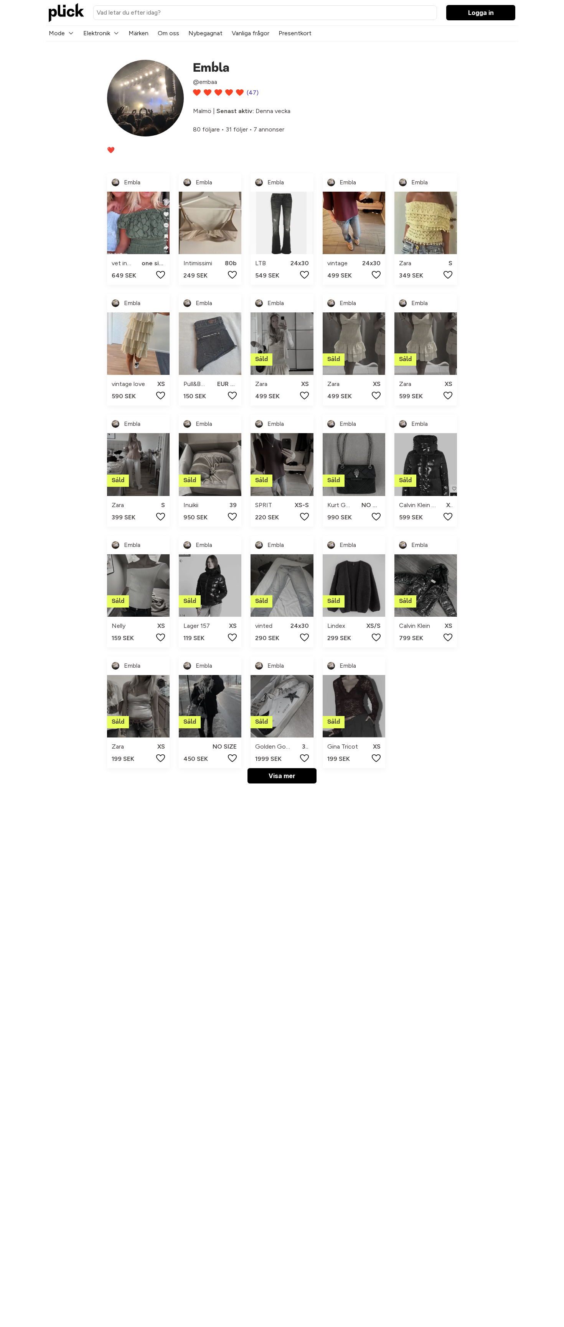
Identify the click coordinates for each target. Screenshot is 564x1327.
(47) (253, 92)
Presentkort (295, 33)
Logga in (481, 12)
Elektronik (96, 33)
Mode (57, 33)
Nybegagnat (205, 33)
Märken (138, 33)
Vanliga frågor (250, 33)
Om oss (168, 33)
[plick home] (66, 12)
